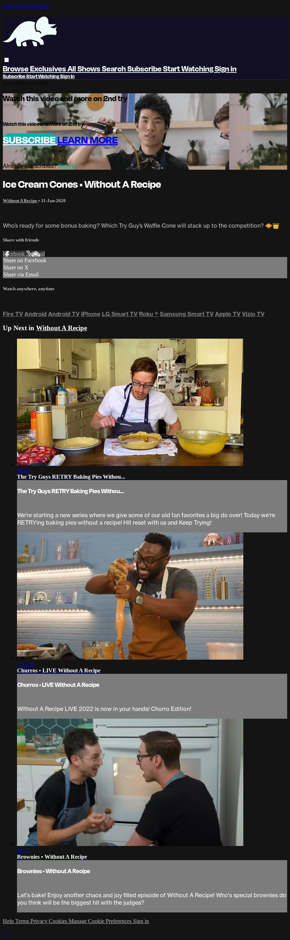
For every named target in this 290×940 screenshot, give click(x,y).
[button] (6, 60)
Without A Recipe (20, 200)
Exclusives (49, 68)
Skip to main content (26, 6)
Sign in (226, 68)
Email (38, 254)
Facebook (14, 254)
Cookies (59, 921)
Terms (22, 921)
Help (9, 921)
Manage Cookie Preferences (101, 921)
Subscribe (30, 139)
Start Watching (189, 68)
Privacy (39, 921)
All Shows (85, 68)
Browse (16, 68)
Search (114, 68)
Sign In (67, 76)
